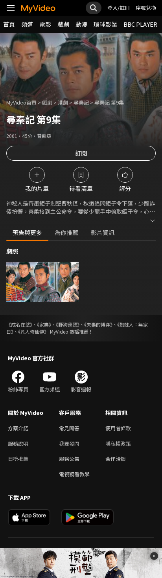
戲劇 (63, 24)
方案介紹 (18, 428)
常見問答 (69, 428)
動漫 (81, 24)
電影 (45, 24)
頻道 (27, 24)
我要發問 (69, 443)
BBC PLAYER (140, 24)
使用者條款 (118, 428)
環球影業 (105, 24)
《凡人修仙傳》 (33, 331)
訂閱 (81, 153)
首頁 (9, 24)
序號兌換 (146, 7)
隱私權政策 (118, 443)
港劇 (63, 102)
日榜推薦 (18, 458)
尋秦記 (81, 102)
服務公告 (69, 458)
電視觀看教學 (74, 474)
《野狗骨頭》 (67, 324)
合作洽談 (115, 458)
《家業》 (44, 324)
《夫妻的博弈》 (98, 324)
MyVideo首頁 (21, 102)
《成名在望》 (19, 324)
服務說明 (18, 443)
